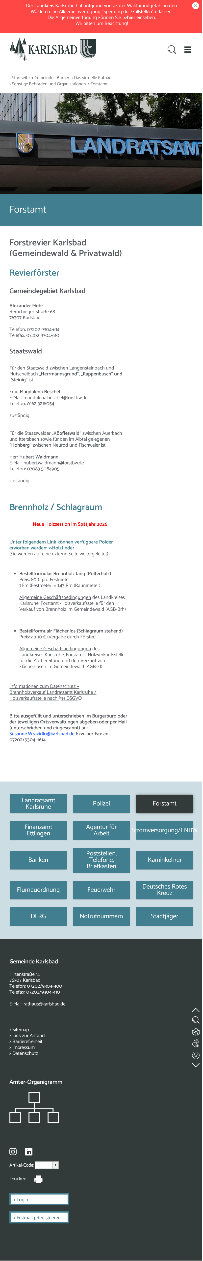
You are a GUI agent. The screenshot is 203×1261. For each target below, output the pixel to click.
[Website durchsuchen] (172, 50)
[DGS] (196, 1042)
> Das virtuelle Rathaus (93, 78)
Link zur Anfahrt (28, 1036)
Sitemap (20, 1030)
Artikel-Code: (22, 1165)
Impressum (23, 1048)
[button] (188, 49)
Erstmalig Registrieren (39, 1218)
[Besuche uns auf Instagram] (13, 1151)
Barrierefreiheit (27, 1042)
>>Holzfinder (61, 548)
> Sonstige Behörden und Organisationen (47, 84)
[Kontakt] (196, 1054)
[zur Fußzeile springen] (196, 1064)
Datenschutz (25, 1053)
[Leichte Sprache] (196, 1030)
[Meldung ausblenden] (194, 6)
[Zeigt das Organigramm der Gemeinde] (34, 1122)
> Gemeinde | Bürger (50, 78)
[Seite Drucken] (34, 1178)
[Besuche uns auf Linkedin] (28, 1152)
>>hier (129, 18)
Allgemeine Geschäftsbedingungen (55, 597)
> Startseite (19, 78)
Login (22, 1200)
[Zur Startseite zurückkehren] (52, 40)
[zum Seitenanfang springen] (196, 1007)
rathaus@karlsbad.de (45, 1004)
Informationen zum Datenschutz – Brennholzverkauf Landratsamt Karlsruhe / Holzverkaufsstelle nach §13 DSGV (52, 692)
